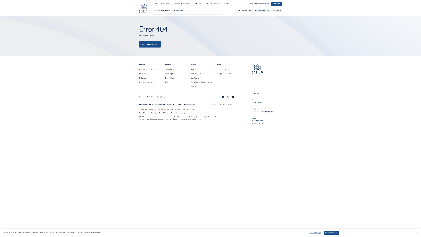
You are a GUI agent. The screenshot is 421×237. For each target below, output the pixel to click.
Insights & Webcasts (224, 74)
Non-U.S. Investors (146, 82)
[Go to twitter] (227, 97)
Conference (221, 69)
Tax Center (195, 86)
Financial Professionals (148, 69)
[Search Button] (219, 11)
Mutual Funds (196, 74)
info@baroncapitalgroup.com (263, 111)
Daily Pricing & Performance (201, 82)
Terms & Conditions (189, 104)
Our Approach (170, 69)
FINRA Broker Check (160, 104)
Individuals (143, 78)
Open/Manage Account (164, 97)
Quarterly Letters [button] (262, 11)
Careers (141, 97)
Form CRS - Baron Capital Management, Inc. (173, 113)
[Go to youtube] (233, 97)
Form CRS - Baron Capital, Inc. (148, 113)
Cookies (179, 104)
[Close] (417, 232)
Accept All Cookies (331, 233)
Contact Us (276, 4)
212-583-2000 (257, 102)
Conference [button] (276, 11)
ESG (166, 82)
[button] (155, 4)
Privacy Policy (171, 104)
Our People (169, 74)
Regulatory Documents (146, 104)
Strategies (195, 78)
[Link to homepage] (257, 69)
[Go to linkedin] (223, 97)
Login (251, 4)
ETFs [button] (251, 11)
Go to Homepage (148, 44)
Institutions (143, 74)
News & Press (170, 78)
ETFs (193, 69)
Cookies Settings (315, 233)
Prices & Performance (261, 4)
